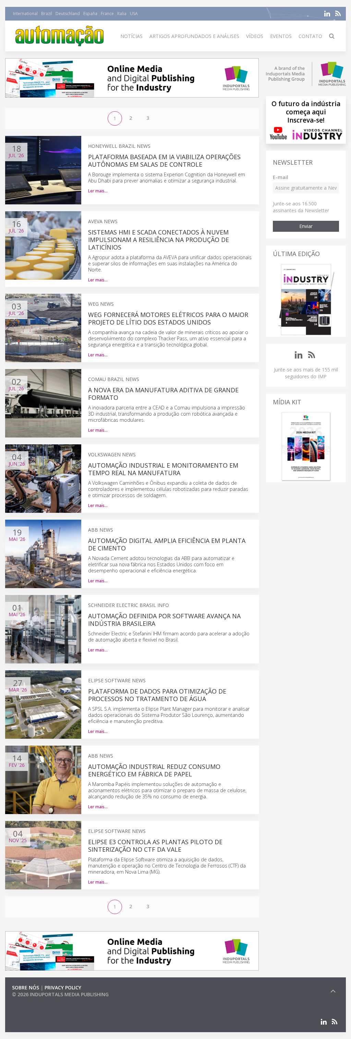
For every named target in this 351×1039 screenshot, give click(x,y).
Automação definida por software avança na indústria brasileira (164, 620)
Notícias (131, 36)
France (107, 13)
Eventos (281, 36)
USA (134, 13)
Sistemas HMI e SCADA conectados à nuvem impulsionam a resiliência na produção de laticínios (158, 239)
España (90, 13)
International (25, 13)
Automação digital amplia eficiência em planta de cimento (166, 544)
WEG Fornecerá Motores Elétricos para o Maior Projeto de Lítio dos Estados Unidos (168, 318)
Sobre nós (25, 987)
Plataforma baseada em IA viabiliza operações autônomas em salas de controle (164, 160)
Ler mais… (98, 191)
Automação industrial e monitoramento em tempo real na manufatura (163, 469)
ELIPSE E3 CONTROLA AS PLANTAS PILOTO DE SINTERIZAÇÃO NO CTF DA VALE (155, 845)
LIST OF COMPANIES (35, 1001)
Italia (121, 13)
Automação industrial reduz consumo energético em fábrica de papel (154, 770)
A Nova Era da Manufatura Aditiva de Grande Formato (163, 394)
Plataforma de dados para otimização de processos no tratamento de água (157, 695)
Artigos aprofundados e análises (194, 36)
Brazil (46, 13)
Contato (310, 36)
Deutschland (68, 13)
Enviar (306, 226)
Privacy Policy (63, 987)
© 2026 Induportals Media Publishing (60, 994)
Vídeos (254, 36)
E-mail (280, 177)
